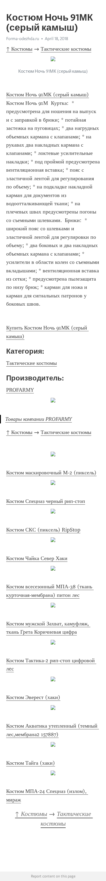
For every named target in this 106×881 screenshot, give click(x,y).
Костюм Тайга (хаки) (30, 763)
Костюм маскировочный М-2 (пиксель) (51, 472)
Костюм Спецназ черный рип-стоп (45, 501)
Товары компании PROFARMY (38, 419)
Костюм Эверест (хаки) (33, 697)
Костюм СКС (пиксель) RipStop (43, 529)
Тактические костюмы (66, 49)
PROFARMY (20, 390)
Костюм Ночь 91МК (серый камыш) (47, 94)
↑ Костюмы (19, 49)
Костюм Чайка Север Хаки (36, 558)
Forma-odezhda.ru (22, 38)
